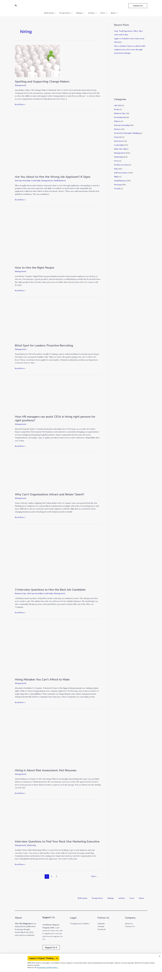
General (117, 137)
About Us (129, 923)
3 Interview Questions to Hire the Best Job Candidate (50, 590)
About (113, 13)
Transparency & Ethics (79, 923)
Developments (120, 117)
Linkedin (101, 923)
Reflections (49, 13)
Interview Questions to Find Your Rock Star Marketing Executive (57, 841)
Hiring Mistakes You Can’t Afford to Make (42, 679)
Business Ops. (20, 593)
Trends (117, 188)
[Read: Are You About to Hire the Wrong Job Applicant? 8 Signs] (58, 144)
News (102, 13)
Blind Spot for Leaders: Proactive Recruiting (44, 345)
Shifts (116, 177)
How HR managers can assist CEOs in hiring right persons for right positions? (55, 418)
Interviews (118, 141)
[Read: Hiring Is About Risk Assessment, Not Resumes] (50, 739)
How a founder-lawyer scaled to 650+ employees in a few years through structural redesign (130, 49)
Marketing (31, 845)
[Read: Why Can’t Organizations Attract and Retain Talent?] (37, 473)
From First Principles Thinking (127, 133)
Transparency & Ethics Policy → (48, 967)
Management (20, 85)
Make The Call (120, 149)
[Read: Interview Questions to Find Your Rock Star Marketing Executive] (37, 820)
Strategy (117, 184)
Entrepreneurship (22, 180)
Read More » (20, 104)
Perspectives (64, 13)
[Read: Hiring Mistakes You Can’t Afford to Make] (50, 649)
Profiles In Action (121, 165)
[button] (16, 5)
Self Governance (121, 173)
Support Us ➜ (51, 947)
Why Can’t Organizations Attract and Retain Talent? (49, 494)
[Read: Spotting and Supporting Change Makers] (37, 61)
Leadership (35, 180)
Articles (91, 13)
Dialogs (79, 13)
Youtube (101, 926)
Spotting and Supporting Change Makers (42, 81)
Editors (117, 121)
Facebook (102, 929)
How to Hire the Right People (34, 268)
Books (116, 109)
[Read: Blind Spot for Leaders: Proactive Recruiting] (50, 321)
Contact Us (130, 926)
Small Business (60, 180)
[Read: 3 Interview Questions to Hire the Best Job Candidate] (58, 556)
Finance (117, 129)
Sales (116, 169)
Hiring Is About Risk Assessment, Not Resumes (45, 770)
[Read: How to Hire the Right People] (50, 237)
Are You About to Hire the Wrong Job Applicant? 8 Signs (52, 177)
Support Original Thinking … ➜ (43, 958)
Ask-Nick (118, 105)
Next (94, 876)
